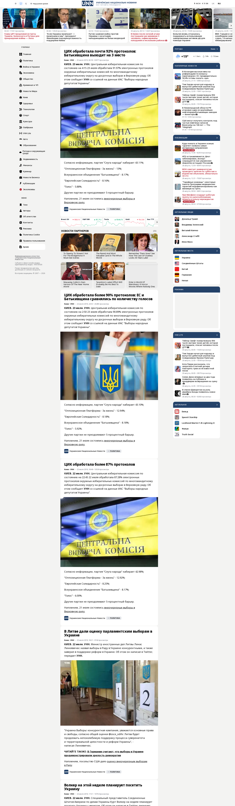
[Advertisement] (196, 311)
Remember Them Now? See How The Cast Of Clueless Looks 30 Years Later (142, 255)
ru (219, 3)
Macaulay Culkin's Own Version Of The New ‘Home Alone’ (76, 284)
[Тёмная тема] (26, 3)
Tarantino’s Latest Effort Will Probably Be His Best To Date (109, 284)
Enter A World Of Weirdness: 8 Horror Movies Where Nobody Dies (142, 284)
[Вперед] (231, 25)
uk (213, 3)
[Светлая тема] (15, 3)
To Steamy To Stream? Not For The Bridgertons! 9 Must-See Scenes (76, 255)
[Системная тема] (20, 3)
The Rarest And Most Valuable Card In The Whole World (109, 255)
